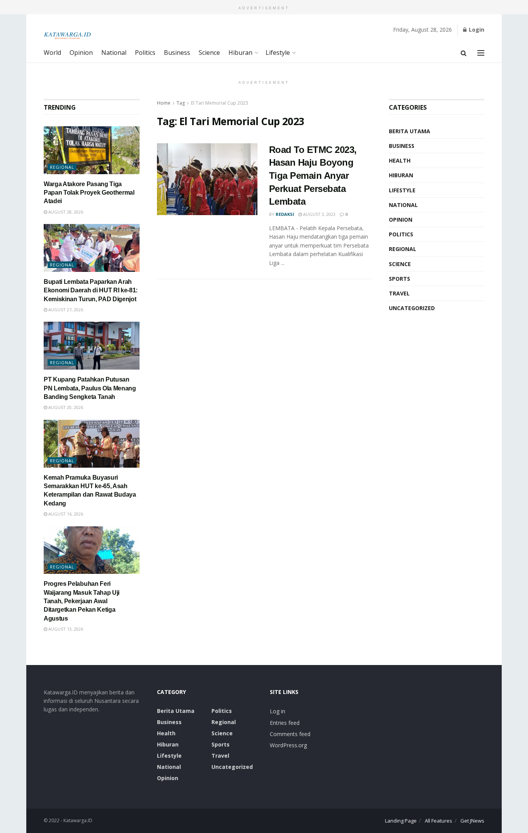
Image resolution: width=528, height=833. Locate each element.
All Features (438, 820)
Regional (62, 167)
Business (177, 52)
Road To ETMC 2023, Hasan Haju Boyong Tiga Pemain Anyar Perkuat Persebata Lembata (313, 175)
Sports (399, 278)
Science (209, 52)
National (113, 52)
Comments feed (290, 734)
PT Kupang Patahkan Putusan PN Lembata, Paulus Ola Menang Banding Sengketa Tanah (90, 388)
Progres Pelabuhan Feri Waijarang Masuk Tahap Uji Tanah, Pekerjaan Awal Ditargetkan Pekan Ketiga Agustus (81, 601)
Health (399, 160)
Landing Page (401, 820)
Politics (145, 52)
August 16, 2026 (65, 514)
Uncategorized (412, 308)
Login (475, 29)
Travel (399, 293)
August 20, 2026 (65, 407)
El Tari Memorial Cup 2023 (219, 103)
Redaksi (285, 214)
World (52, 52)
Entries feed (285, 722)
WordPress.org (288, 745)
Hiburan (240, 52)
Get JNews (472, 820)
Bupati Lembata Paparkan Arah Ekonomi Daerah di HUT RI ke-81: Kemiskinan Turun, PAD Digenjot (91, 290)
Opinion (81, 52)
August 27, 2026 (65, 309)
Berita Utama (409, 131)
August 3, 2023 (319, 214)
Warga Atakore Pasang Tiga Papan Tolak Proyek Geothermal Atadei (89, 193)
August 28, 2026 (65, 212)
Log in (277, 711)
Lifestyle (278, 52)
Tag (181, 103)
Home (163, 103)
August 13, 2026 (65, 629)
